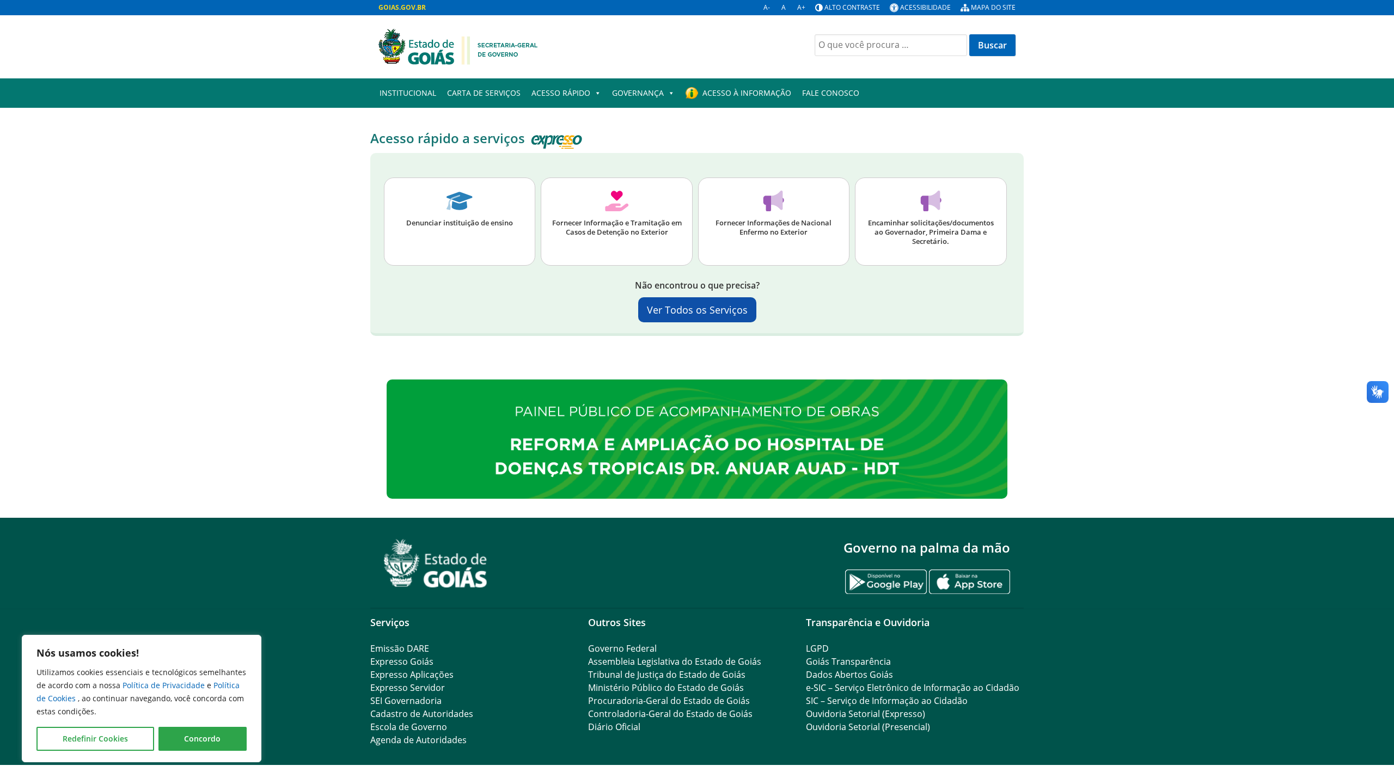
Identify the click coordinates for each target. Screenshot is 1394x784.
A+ (801, 7)
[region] (141, 698)
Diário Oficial (614, 727)
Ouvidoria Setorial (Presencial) (868, 727)
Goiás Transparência (848, 661)
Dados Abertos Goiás (849, 675)
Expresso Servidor (407, 688)
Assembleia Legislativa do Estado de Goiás (674, 661)
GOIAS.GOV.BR (402, 7)
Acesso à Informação (746, 93)
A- (766, 7)
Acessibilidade (925, 7)
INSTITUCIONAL (408, 93)
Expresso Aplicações (412, 675)
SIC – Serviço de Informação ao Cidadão (887, 701)
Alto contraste (852, 7)
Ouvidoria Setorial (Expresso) (865, 714)
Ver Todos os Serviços (697, 309)
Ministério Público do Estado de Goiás (666, 688)
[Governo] (458, 46)
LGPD (817, 648)
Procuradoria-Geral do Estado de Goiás (669, 701)
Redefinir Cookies (95, 738)
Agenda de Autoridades (418, 740)
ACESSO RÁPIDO (560, 93)
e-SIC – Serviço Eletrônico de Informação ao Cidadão (912, 688)
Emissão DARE (399, 648)
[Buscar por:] (891, 45)
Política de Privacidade (165, 685)
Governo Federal (622, 648)
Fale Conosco (830, 93)
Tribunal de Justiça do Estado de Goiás (666, 675)
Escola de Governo (408, 727)
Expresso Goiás (401, 661)
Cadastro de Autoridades (421, 714)
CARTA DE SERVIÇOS (484, 93)
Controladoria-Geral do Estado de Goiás (670, 714)
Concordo (202, 738)
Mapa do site (993, 7)
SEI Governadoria (406, 701)
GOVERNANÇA (638, 93)
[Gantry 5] (435, 563)
